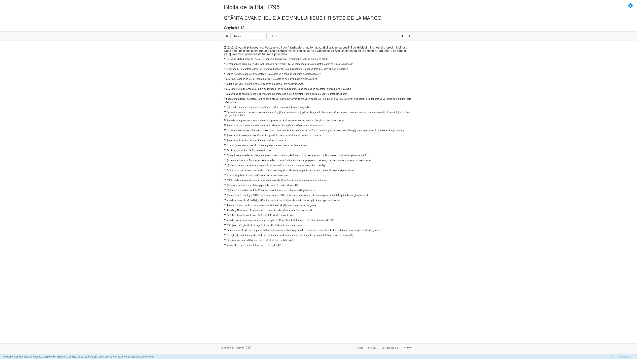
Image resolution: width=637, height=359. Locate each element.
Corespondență (390, 347)
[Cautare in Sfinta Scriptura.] (227, 36)
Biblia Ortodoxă (234, 348)
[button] (249, 36)
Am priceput (623, 356)
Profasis (372, 347)
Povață (359, 347)
